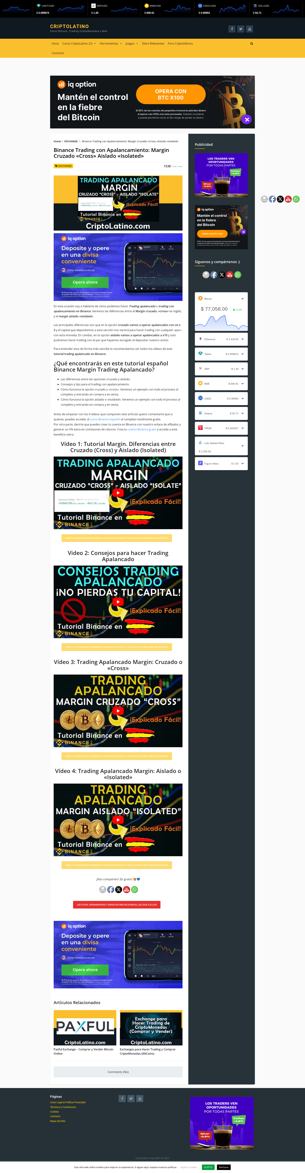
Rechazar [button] (224, 1167)
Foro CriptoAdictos (180, 43)
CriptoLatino (69, 26)
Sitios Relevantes (153, 43)
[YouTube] (139, 1098)
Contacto (58, 53)
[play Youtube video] (118, 493)
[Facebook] (122, 1098)
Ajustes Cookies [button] (189, 1167)
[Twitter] (130, 1098)
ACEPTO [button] (208, 1167)
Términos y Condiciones (63, 1107)
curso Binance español (105, 419)
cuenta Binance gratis (142, 429)
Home (57, 141)
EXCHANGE (71, 141)
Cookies (54, 1111)
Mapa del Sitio (57, 1121)
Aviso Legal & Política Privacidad (68, 1102)
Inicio (55, 43)
